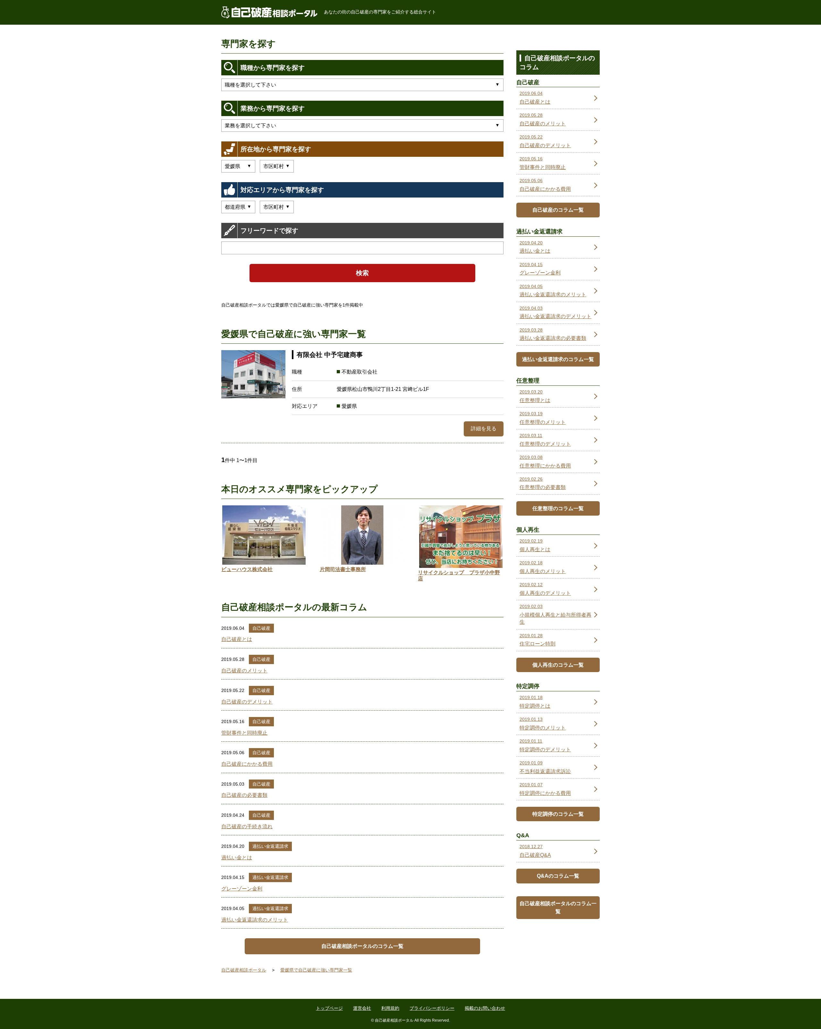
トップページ (329, 1008)
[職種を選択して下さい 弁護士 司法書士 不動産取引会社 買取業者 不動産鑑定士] (362, 85)
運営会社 (362, 1008)
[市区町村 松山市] (277, 166)
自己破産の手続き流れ (247, 826)
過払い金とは (236, 857)
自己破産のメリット (244, 670)
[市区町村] (277, 207)
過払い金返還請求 (270, 846)
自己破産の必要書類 (244, 795)
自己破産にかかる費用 (247, 764)
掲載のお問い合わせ (485, 1008)
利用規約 (390, 1008)
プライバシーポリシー (432, 1008)
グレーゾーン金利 (241, 888)
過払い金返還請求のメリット (254, 920)
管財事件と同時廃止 (244, 733)
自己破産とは (236, 639)
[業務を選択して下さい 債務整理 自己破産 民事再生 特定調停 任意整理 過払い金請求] (362, 125)
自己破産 (261, 628)
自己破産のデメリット (247, 701)
